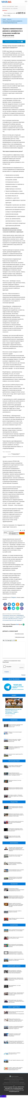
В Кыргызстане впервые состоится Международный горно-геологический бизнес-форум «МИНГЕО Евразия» (16, 897)
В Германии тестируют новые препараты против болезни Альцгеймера (15, 1034)
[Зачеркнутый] (9, 640)
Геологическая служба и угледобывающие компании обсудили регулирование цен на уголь (16, 889)
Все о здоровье (14, 8)
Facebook (19, 13)
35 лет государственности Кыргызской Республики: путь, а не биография (16, 930)
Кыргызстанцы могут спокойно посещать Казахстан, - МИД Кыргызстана (15, 740)
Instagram (23, 13)
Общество (9, 19)
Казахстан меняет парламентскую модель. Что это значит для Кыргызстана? (16, 725)
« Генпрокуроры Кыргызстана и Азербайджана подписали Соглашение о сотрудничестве (13, 615)
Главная (4, 19)
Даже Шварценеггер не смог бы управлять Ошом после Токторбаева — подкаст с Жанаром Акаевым (13, 711)
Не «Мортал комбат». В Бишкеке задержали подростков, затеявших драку (16, 796)
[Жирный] (3, 640)
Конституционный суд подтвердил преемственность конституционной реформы (16, 945)
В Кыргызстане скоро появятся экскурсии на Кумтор (15, 911)
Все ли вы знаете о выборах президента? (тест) (14, 1053)
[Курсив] (5, 640)
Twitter (17, 13)
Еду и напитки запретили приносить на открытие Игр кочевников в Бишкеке (16, 822)
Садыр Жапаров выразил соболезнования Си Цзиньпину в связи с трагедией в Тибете (15, 774)
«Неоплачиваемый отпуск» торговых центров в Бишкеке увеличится (16, 870)
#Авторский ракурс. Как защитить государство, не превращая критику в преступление (16, 1001)
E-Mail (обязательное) (19, 637)
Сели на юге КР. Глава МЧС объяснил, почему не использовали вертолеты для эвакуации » (14, 618)
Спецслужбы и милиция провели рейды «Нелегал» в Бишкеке (15, 766)
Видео (16, 6)
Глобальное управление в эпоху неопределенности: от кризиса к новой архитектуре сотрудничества (16, 952)
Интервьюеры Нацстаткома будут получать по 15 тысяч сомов (16, 856)
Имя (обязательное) (19, 633)
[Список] (14, 640)
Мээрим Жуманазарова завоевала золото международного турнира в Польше (16, 807)
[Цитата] (12, 640)
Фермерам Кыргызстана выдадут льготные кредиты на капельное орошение (15, 878)
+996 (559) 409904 (7, 626)
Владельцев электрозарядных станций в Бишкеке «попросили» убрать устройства (15, 863)
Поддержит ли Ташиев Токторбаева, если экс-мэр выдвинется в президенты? (16, 747)
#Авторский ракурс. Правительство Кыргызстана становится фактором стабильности (16, 979)
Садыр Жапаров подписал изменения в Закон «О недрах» (16, 919)
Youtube (21, 13)
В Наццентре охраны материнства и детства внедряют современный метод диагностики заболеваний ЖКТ (16, 1042)
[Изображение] (10, 640)
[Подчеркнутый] (7, 640)
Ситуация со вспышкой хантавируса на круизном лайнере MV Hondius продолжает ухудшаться (16, 1027)
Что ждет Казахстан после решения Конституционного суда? (16, 938)
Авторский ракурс (11, 6)
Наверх (23, 675)
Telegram (25, 13)
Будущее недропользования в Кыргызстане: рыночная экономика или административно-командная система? (16, 905)
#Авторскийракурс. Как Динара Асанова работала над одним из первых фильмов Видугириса (15, 971)
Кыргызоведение (6, 8)
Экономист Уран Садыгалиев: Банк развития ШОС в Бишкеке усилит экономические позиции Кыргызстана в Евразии (16, 849)
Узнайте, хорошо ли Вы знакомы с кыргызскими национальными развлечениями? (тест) (16, 1068)
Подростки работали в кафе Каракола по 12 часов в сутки (15, 837)
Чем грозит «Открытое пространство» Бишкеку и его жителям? (16, 960)
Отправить (6, 671)
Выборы (4, 6)
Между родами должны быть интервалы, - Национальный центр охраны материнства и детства (16, 1020)
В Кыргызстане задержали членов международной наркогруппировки (16, 788)
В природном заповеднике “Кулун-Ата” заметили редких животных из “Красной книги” (16, 829)
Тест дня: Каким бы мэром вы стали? (16, 1060)
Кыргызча (4, 10)
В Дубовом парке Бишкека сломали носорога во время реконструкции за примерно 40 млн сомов (16, 815)
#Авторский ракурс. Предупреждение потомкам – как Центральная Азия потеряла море (16, 993)
